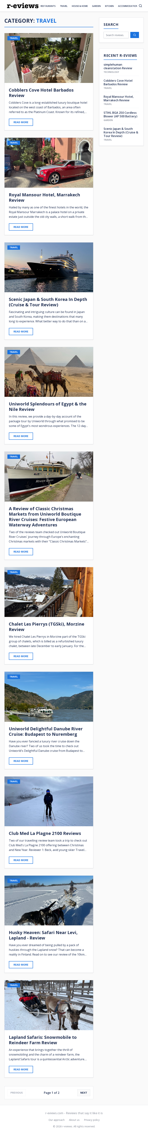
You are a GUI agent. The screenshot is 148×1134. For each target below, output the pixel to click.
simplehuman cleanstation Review (118, 66)
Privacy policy (92, 1120)
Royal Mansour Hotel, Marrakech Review (119, 98)
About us (74, 1120)
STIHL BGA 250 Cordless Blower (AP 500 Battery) (120, 114)
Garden (96, 6)
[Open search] (140, 6)
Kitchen (109, 6)
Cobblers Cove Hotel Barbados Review (118, 82)
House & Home (80, 6)
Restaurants (48, 6)
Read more (21, 122)
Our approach (57, 1120)
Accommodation (128, 6)
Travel (64, 6)
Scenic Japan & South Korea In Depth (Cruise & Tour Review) (121, 132)
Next (83, 1092)
